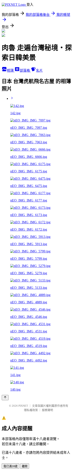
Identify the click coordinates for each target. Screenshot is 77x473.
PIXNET (23, 405)
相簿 (11, 70)
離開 (24, 466)
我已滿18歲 (10, 466)
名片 (39, 70)
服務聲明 (47, 410)
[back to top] (5, 397)
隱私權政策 (31, 410)
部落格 (25, 70)
